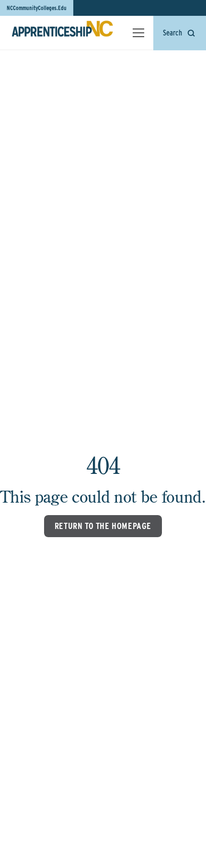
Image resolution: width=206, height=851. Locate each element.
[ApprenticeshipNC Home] (62, 33)
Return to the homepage (103, 526)
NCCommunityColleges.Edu (37, 8)
